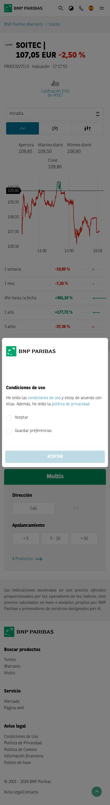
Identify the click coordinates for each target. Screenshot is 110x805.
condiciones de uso (44, 398)
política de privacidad (71, 404)
